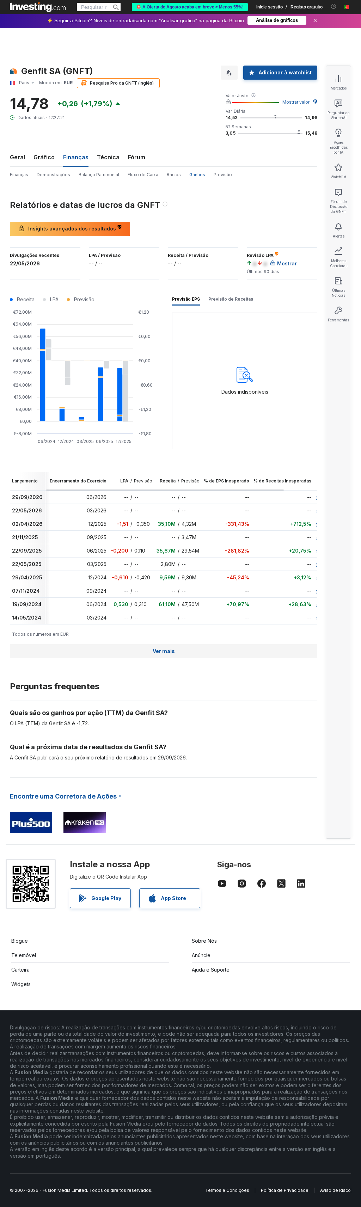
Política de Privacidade (284, 1190)
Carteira (20, 970)
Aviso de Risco (335, 1190)
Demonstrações (53, 174)
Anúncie (201, 955)
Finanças (19, 174)
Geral (17, 157)
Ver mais (164, 651)
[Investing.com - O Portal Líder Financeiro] (38, 7)
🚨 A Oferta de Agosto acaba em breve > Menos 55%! (190, 7)
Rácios (174, 174)
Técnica (108, 157)
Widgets (21, 984)
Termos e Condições (227, 1190)
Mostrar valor (296, 102)
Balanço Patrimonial (99, 174)
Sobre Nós (204, 941)
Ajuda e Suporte (211, 970)
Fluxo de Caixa (143, 174)
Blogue (19, 941)
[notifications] (334, 6)
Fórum (136, 157)
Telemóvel (23, 955)
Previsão (223, 174)
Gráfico (44, 157)
